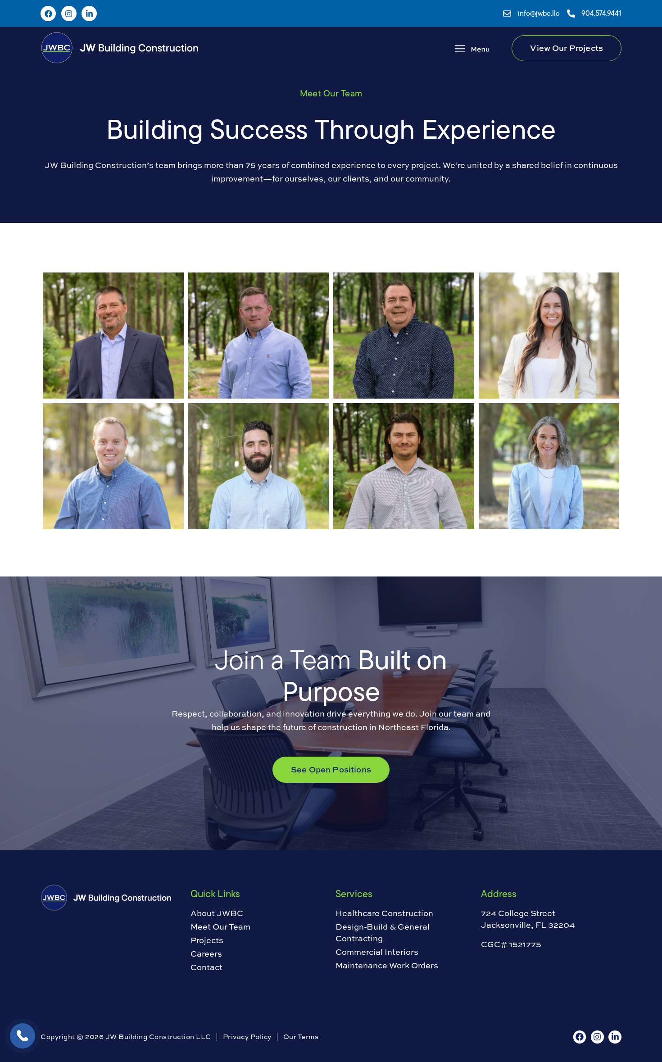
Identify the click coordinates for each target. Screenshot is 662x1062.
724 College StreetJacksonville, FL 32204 (528, 919)
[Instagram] (69, 13)
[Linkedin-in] (89, 13)
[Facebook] (48, 13)
